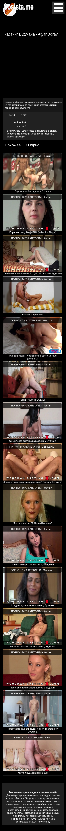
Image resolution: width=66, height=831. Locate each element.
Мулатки (47, 570)
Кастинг (48, 197)
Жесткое (47, 320)
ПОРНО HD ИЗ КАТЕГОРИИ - (28, 155)
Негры (47, 155)
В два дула (48, 446)
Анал (47, 737)
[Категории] (58, 13)
